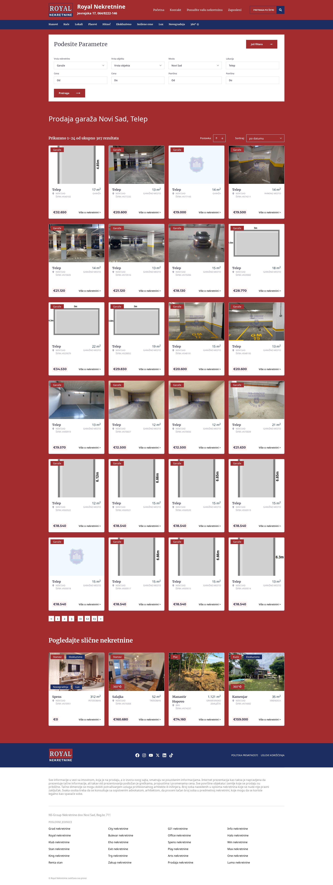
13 (94, 618)
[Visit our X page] (158, 755)
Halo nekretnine (238, 835)
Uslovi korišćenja (272, 755)
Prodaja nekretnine (180, 862)
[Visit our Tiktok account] (171, 755)
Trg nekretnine (118, 856)
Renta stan (56, 862)
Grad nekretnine (59, 829)
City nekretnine (118, 829)
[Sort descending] (222, 138)
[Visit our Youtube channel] (151, 755)
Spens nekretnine (179, 842)
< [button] (51, 619)
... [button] (76, 618)
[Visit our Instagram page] (144, 755)
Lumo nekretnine (238, 862)
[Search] (280, 10)
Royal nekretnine (60, 835)
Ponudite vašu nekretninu (205, 10)
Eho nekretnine (118, 842)
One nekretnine (237, 856)
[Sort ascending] (216, 138)
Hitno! (107, 24)
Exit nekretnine (118, 849)
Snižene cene (145, 24)
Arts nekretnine (178, 856)
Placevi (92, 24)
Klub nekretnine (59, 842)
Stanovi (53, 24)
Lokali (79, 24)
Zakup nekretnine (119, 862)
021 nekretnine (178, 829)
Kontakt (175, 10)
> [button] (101, 619)
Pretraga (64, 93)
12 (87, 618)
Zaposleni (234, 10)
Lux (161, 24)
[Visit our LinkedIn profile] (164, 755)
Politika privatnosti (244, 755)
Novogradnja (177, 24)
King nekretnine (59, 856)
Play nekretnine (178, 849)
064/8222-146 (107, 13)
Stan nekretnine (59, 849)
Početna (158, 10)
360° (193, 24)
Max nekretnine (237, 849)
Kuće (66, 24)
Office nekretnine (179, 835)
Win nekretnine (237, 842)
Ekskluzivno (123, 24)
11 (80, 618)
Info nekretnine (237, 829)
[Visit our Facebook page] (137, 755)
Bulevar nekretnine (120, 835)
